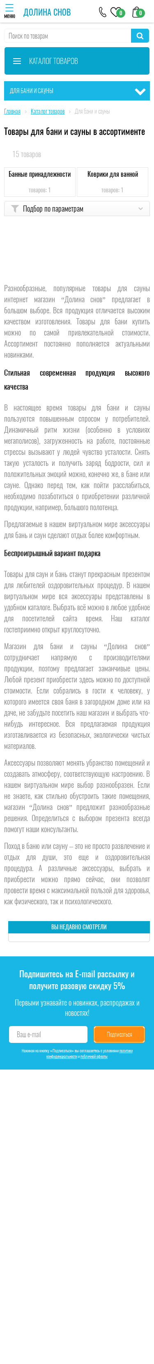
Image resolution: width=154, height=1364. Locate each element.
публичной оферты (94, 1056)
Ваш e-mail (29, 1034)
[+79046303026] (102, 11)
